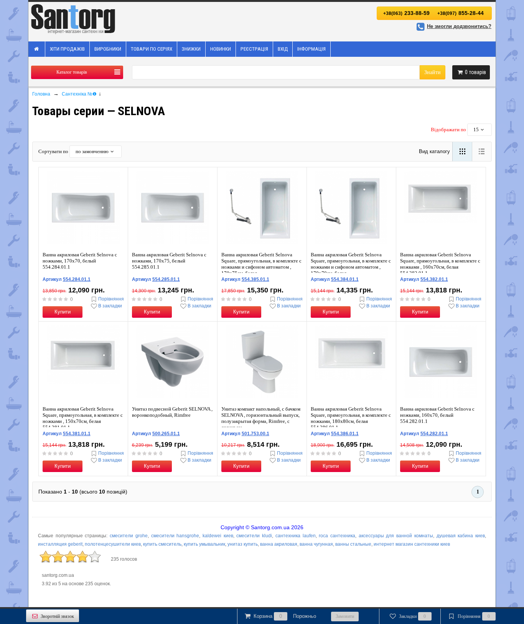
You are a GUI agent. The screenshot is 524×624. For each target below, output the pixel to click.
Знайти (432, 72)
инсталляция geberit (60, 544)
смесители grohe (129, 535)
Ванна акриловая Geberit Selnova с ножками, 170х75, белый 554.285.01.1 (169, 261)
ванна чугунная (316, 544)
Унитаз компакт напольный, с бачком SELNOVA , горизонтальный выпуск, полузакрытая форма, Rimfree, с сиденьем (260, 418)
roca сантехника (337, 535)
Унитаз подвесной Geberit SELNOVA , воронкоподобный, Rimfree (172, 412)
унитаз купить (242, 544)
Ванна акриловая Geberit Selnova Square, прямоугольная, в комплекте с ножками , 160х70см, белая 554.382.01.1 (440, 264)
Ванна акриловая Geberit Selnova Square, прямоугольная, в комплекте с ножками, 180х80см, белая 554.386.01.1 (351, 418)
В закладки (110, 306)
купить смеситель (162, 544)
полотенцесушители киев (113, 544)
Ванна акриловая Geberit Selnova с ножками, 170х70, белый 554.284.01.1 (80, 261)
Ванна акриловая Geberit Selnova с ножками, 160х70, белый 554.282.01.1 (437, 415)
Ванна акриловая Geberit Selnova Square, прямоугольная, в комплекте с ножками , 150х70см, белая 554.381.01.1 (83, 418)
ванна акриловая (278, 544)
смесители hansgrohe (175, 535)
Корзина (285, 616)
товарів (475, 72)
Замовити (345, 616)
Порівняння (111, 299)
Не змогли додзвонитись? (459, 26)
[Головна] (36, 49)
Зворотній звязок (57, 616)
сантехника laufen (295, 535)
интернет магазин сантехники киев (412, 544)
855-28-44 (460, 13)
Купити (62, 312)
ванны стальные (353, 544)
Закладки (412, 616)
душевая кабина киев (461, 535)
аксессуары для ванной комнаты (396, 535)
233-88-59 (406, 13)
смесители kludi (254, 535)
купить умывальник (204, 544)
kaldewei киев (218, 535)
